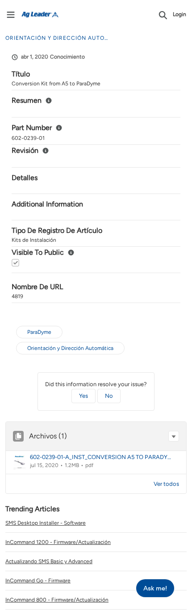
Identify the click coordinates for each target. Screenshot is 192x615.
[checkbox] (15, 262)
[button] (173, 436)
